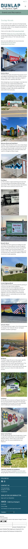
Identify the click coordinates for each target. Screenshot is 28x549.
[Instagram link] (4, 481)
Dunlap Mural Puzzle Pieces (8, 44)
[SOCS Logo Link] (3, 502)
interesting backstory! (21, 472)
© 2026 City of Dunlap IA (13, 502)
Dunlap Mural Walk (19, 31)
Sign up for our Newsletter (7, 498)
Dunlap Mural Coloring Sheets (8, 42)
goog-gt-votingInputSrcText (17, 529)
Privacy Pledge (4, 506)
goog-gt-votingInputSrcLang (19, 527)
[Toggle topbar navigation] (26, 1)
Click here (6, 368)
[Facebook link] (2, 481)
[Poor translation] (5, 521)
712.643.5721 (4, 491)
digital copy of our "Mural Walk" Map (16, 33)
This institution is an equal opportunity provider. (11, 508)
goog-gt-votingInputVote (16, 531)
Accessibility (3, 504)
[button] (25, 6)
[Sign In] (24, 1)
